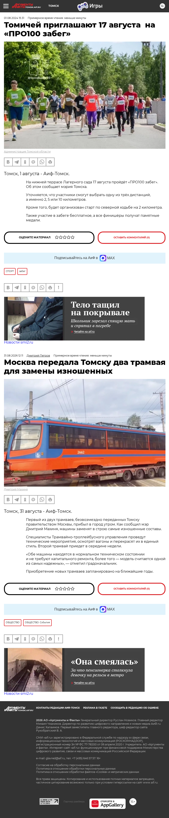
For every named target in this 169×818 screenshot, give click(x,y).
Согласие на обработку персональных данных (68, 765)
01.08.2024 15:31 (14, 18)
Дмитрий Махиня (16, 489)
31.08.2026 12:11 (13, 355)
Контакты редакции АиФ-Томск (58, 707)
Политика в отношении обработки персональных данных (76, 768)
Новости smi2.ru (18, 342)
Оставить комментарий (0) (132, 237)
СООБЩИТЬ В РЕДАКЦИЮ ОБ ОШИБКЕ (135, 707)
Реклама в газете (95, 707)
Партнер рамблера (74, 801)
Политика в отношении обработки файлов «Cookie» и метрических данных (87, 772)
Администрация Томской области (27, 151)
